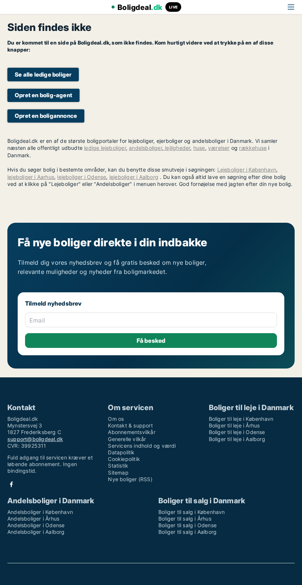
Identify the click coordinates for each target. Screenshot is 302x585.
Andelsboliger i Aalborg (36, 532)
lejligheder (177, 148)
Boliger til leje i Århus (234, 425)
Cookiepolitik (124, 459)
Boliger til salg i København (191, 512)
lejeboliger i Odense (81, 177)
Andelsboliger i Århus (33, 518)
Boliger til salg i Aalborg (187, 532)
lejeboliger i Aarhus (30, 177)
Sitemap (118, 472)
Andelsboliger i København (40, 512)
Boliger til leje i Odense (237, 432)
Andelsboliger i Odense (35, 525)
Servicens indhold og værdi (142, 446)
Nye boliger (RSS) (130, 479)
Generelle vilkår (127, 439)
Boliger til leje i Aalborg (237, 439)
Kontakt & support (130, 425)
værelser (219, 148)
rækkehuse (253, 148)
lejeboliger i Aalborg (133, 177)
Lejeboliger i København (247, 169)
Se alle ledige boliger (43, 74)
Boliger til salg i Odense (187, 525)
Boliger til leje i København (241, 419)
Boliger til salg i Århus (184, 518)
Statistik (118, 465)
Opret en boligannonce (46, 115)
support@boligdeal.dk (35, 439)
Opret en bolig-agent (43, 95)
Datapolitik (121, 452)
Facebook (11, 484)
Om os (116, 419)
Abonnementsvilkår (131, 432)
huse (199, 148)
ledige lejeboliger (105, 148)
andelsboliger (145, 148)
